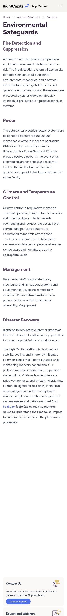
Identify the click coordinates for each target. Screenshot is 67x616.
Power (9, 120)
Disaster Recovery (21, 319)
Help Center (39, 6)
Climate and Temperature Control (29, 194)
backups (9, 406)
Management (16, 269)
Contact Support (18, 601)
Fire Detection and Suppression (22, 46)
